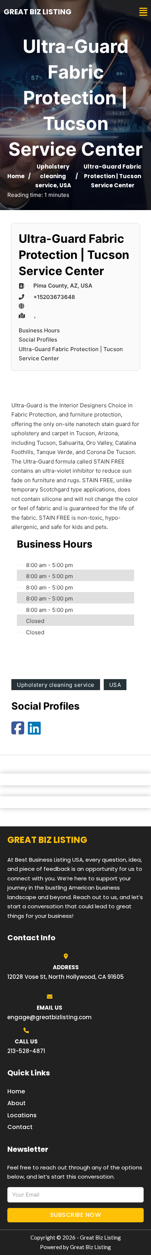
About (16, 1103)
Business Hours (39, 330)
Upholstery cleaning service (52, 176)
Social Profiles (38, 339)
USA (65, 185)
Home (16, 176)
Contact (20, 1127)
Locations (22, 1115)
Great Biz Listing (37, 12)
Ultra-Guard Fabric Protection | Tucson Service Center (71, 354)
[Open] (143, 12)
